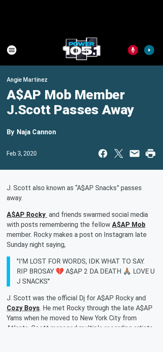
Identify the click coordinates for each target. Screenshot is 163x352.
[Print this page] (150, 153)
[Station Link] (81, 50)
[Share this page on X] (119, 153)
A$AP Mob (128, 225)
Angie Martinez (27, 79)
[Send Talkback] (133, 50)
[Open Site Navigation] (12, 50)
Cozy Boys (23, 308)
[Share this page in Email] (134, 153)
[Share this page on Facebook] (103, 153)
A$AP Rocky (27, 215)
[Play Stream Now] (149, 50)
